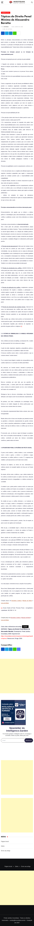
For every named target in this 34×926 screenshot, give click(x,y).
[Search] (32, 2)
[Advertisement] (17, 676)
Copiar (25, 626)
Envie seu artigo (5, 850)
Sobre (2, 846)
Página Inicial (5, 841)
